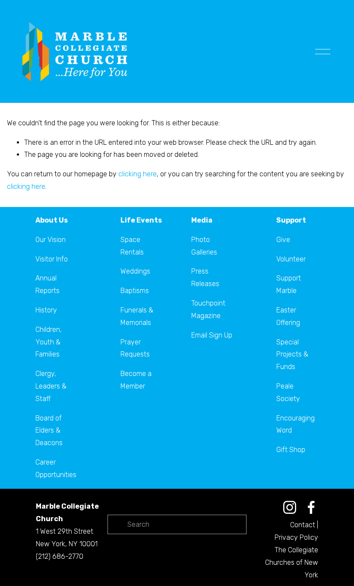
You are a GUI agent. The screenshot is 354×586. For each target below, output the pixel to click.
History (46, 310)
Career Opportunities (55, 468)
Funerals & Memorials (136, 316)
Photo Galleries (204, 246)
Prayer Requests (135, 348)
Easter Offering (288, 316)
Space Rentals (132, 246)
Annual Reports (47, 284)
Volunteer (291, 259)
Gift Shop (290, 450)
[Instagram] (290, 507)
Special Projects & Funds (292, 354)
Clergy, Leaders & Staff (50, 386)
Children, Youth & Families (48, 342)
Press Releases (205, 277)
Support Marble (288, 284)
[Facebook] (311, 507)
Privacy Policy (296, 537)
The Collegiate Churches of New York (291, 562)
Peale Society (288, 392)
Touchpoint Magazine (208, 309)
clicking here (137, 174)
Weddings (135, 271)
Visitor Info (51, 259)
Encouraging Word (295, 424)
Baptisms (134, 291)
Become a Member (136, 379)
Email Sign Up (211, 335)
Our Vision (50, 240)
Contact (302, 525)
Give (283, 240)
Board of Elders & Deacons (49, 430)
